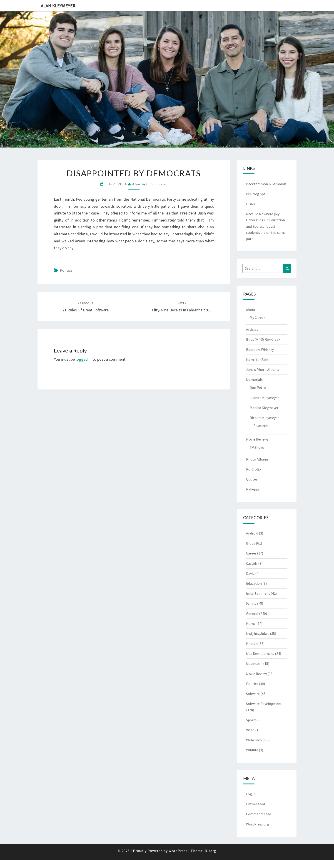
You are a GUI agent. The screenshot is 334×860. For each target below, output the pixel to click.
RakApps (253, 489)
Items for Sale (257, 359)
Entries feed (255, 804)
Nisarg (210, 850)
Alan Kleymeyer (58, 5)
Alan (136, 184)
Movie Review (256, 673)
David (250, 573)
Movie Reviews (257, 439)
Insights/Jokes (257, 633)
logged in (84, 359)
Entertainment (258, 593)
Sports (251, 720)
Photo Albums (257, 459)
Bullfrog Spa (256, 194)
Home (251, 623)
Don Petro (258, 387)
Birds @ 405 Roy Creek (263, 339)
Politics (66, 270)
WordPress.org (257, 824)
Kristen (252, 643)
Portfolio (253, 469)
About (251, 309)
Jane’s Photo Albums (262, 369)
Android (252, 533)
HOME (251, 204)
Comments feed (258, 814)
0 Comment (156, 184)
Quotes (251, 479)
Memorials (254, 379)
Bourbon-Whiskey (260, 349)
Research (260, 425)
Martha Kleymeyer (264, 407)
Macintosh (254, 663)
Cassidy (251, 563)
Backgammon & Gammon (266, 184)
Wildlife (252, 750)
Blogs (250, 543)
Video (250, 730)
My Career (257, 317)
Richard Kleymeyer (264, 417)
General (252, 613)
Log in (251, 794)
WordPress (178, 850)
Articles (252, 329)
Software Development (264, 703)
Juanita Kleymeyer (264, 397)
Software (253, 693)
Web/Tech (254, 740)
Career (251, 553)
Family (251, 603)
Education (254, 583)
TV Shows (257, 447)
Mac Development (260, 653)
